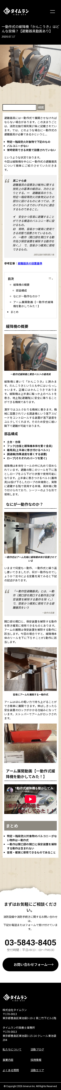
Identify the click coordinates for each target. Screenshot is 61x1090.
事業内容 (8, 1060)
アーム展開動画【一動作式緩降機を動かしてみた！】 (33, 304)
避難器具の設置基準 (30, 263)
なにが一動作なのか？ (26, 296)
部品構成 (21, 290)
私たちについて (12, 1049)
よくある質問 (11, 1070)
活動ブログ (37, 1049)
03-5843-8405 (30, 942)
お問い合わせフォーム (30, 964)
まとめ (15, 312)
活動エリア (37, 1070)
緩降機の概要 (21, 285)
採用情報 (35, 1060)
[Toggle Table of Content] (50, 279)
